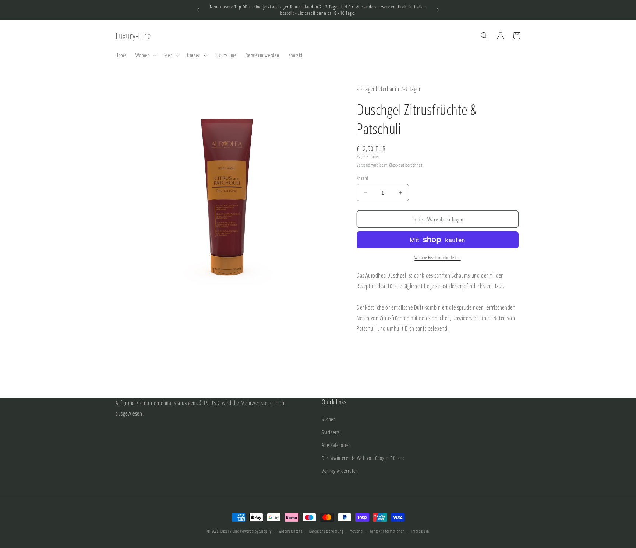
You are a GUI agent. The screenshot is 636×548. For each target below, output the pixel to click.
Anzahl (362, 178)
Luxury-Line (229, 531)
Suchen (329, 419)
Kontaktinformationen (387, 530)
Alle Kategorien (336, 444)
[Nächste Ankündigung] (438, 10)
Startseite (331, 432)
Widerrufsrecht (291, 530)
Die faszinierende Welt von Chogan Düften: (363, 457)
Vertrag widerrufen (340, 470)
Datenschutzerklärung (326, 530)
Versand (363, 165)
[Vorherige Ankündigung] (198, 10)
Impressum (420, 530)
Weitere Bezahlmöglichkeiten (437, 257)
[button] (145, 55)
